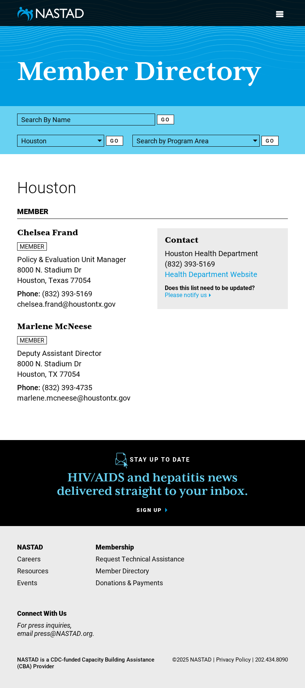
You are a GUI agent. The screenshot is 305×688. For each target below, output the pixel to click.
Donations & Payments (129, 582)
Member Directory (122, 570)
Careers (29, 558)
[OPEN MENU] (279, 14)
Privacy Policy (233, 659)
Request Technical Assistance (140, 558)
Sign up (149, 510)
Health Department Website (211, 274)
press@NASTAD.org (63, 633)
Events (27, 582)
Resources (32, 570)
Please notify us (186, 295)
